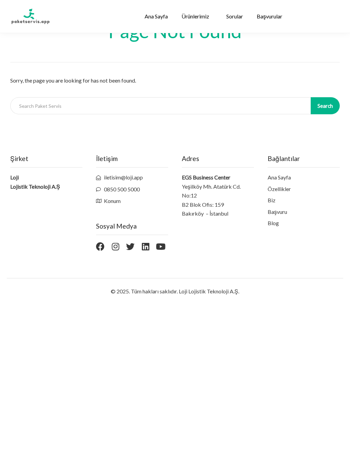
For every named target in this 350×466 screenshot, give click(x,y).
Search (325, 106)
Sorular (234, 16)
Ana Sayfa (156, 16)
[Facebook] (100, 246)
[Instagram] (115, 246)
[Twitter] (130, 246)
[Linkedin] (145, 246)
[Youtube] (160, 246)
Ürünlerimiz (195, 16)
